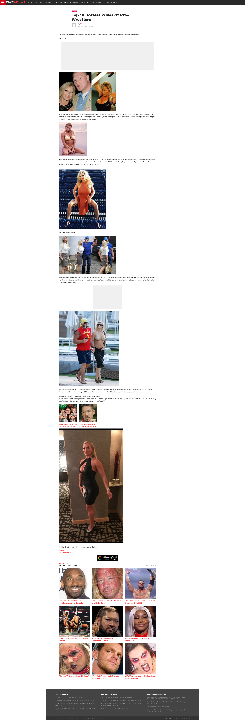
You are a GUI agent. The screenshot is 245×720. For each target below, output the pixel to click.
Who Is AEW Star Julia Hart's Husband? (74, 676)
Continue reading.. (65, 552)
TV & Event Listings (109, 2)
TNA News (58, 2)
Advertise (177, 718)
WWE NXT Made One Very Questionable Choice (102, 639)
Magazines (96, 2)
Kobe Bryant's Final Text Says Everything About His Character (71, 602)
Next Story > (63, 563)
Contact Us (186, 718)
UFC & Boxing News (71, 2)
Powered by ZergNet (151, 565)
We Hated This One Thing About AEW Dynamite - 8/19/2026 (140, 602)
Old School (85, 2)
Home (30, 2)
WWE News (38, 2)
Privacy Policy (168, 718)
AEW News (48, 2)
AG (81, 24)
